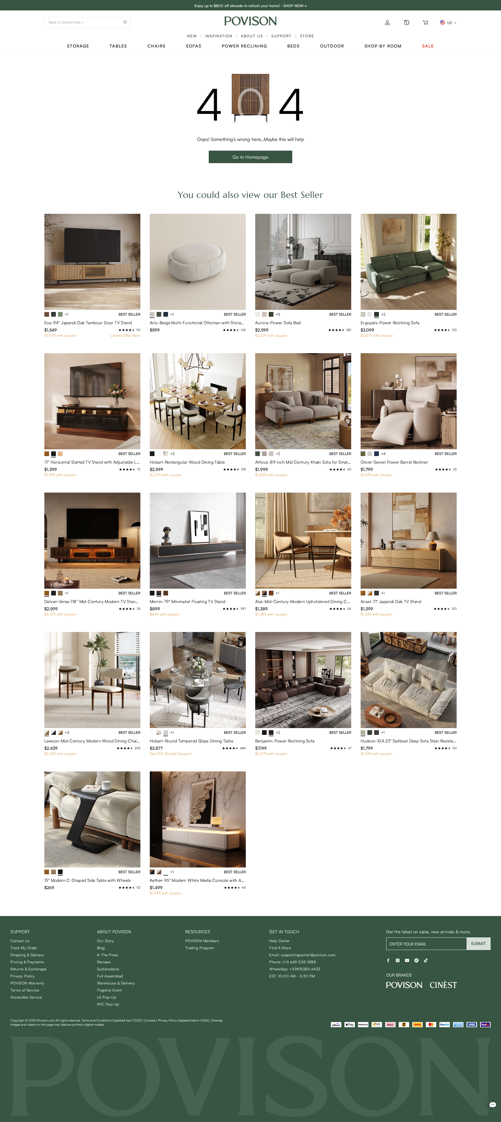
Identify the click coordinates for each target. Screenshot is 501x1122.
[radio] (120, 330)
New (192, 36)
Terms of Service (24, 990)
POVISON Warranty (27, 983)
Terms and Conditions (111, 1020)
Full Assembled (110, 976)
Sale (428, 46)
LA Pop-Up (106, 997)
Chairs (156, 46)
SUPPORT (281, 36)
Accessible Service (26, 997)
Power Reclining (244, 46)
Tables (118, 46)
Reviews (104, 962)
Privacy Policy (22, 976)
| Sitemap (216, 1020)
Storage (78, 46)
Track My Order (23, 948)
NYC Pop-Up (108, 1004)
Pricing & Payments (27, 962)
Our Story (105, 940)
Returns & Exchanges (28, 969)
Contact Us (19, 940)
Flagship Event (109, 990)
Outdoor (332, 46)
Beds (293, 46)
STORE (307, 36)
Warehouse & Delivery (116, 983)
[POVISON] (404, 985)
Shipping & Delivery (27, 955)
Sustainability (108, 969)
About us (252, 36)
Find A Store (280, 948)
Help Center (279, 940)
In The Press (107, 955)
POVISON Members (202, 940)
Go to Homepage (250, 157)
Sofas (193, 46)
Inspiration (218, 36)
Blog (101, 948)
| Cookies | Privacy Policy (175, 1020)
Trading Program (199, 948)
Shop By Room (383, 46)
